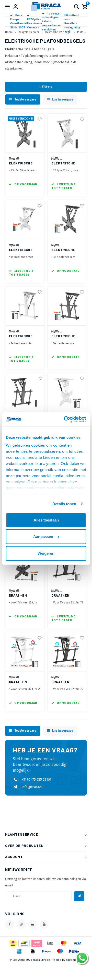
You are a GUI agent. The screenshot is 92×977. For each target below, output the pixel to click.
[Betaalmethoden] (12, 943)
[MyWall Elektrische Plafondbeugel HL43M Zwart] (67, 219)
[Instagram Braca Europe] (21, 924)
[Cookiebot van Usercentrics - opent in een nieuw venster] (65, 419)
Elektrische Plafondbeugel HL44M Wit (23, 336)
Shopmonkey (74, 960)
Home (9, 32)
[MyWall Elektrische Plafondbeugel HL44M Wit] (24, 306)
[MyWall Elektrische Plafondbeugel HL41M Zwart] (24, 392)
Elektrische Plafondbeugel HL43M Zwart (66, 250)
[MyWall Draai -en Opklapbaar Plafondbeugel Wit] (24, 651)
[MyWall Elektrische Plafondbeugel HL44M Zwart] (67, 306)
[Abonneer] (79, 896)
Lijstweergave (62, 99)
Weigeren (46, 553)
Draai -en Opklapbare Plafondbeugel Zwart (66, 595)
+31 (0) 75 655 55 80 (36, 779)
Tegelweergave (25, 99)
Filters (47, 86)
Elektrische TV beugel (58, 32)
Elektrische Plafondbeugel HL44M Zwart (66, 336)
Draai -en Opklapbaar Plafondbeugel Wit (23, 682)
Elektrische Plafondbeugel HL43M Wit (23, 250)
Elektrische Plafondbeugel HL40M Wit (66, 163)
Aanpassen (43, 536)
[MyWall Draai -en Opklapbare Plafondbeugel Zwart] (67, 565)
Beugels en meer (28, 32)
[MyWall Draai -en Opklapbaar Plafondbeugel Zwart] (67, 651)
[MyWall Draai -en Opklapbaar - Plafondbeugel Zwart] (24, 565)
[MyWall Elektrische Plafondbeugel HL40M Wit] (67, 133)
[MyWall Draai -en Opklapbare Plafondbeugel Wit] (67, 392)
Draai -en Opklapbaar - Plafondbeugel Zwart (23, 595)
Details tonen (64, 504)
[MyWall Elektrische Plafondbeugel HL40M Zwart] (24, 133)
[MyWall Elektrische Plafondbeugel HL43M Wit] (24, 219)
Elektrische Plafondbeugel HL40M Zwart (23, 163)
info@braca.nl (32, 787)
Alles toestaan (46, 520)
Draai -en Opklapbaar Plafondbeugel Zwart (66, 682)
